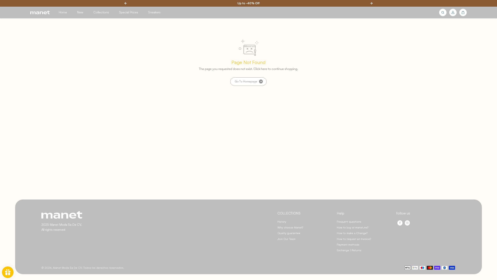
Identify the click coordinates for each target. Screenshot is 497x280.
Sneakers (154, 12)
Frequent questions (349, 221)
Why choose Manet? (290, 227)
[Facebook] (400, 223)
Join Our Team (286, 239)
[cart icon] (463, 12)
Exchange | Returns (349, 250)
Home (63, 12)
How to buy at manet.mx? (352, 227)
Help (340, 213)
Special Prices (128, 12)
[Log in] (453, 12)
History (281, 221)
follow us (403, 213)
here (264, 69)
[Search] (443, 12)
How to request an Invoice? (354, 239)
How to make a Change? (352, 233)
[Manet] (40, 12)
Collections (101, 12)
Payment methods (348, 244)
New (80, 12)
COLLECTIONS (289, 213)
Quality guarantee (288, 233)
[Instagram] (407, 223)
